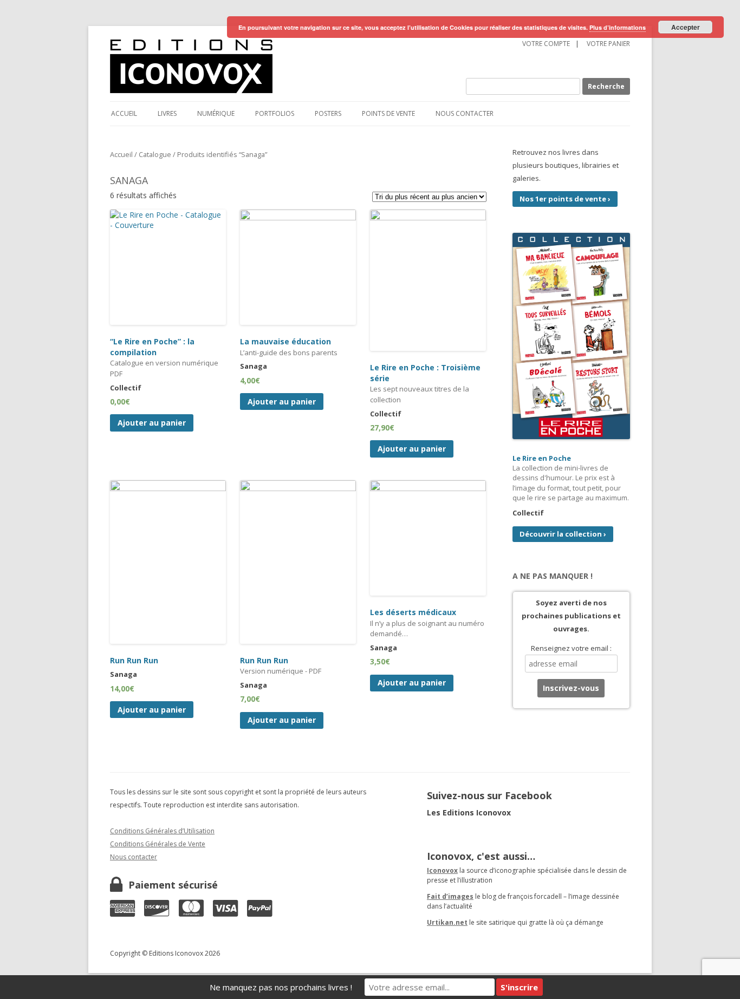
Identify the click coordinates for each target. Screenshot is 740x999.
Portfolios (274, 113)
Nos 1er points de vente (565, 199)
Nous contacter (465, 113)
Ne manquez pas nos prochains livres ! (281, 987)
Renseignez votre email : (571, 648)
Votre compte (546, 43)
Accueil (124, 113)
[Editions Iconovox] (253, 67)
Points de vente (388, 113)
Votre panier (608, 43)
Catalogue (155, 154)
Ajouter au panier (152, 422)
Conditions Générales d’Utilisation (162, 830)
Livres (167, 113)
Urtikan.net (447, 922)
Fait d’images (450, 896)
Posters (328, 113)
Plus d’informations (617, 27)
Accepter (685, 27)
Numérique (216, 113)
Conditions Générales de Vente (157, 843)
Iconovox (442, 870)
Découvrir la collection (563, 534)
